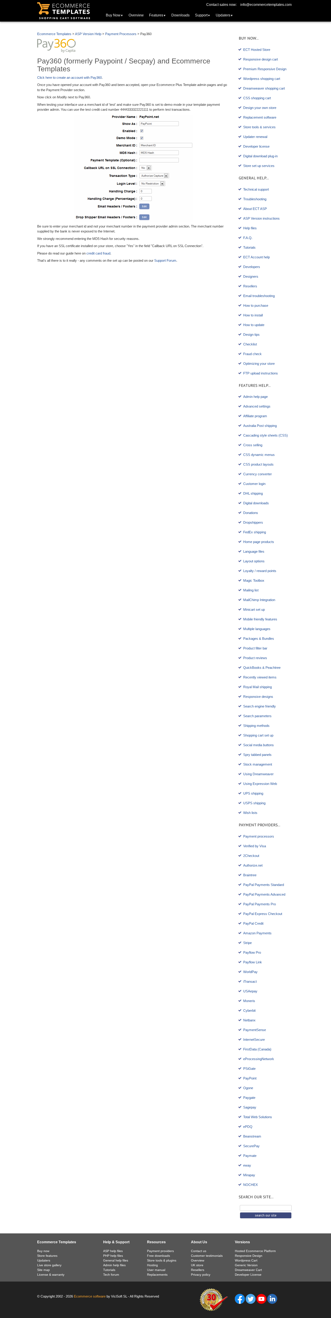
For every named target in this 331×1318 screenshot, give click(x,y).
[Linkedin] (272, 1298)
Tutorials (249, 247)
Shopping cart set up (258, 735)
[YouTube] (261, 1298)
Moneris (249, 1001)
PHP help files (113, 1255)
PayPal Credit (253, 923)
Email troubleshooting (259, 296)
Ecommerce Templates (54, 34)
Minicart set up (254, 609)
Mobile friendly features (260, 619)
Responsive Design (248, 1255)
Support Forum (165, 260)
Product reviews (255, 658)
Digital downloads (256, 503)
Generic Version (246, 1265)
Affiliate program (255, 416)
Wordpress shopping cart (261, 79)
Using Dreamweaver (258, 774)
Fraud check (252, 354)
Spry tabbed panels (257, 755)
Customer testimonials (207, 1255)
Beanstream (252, 1136)
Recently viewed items (260, 677)
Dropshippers (253, 522)
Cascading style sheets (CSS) (265, 435)
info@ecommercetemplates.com (266, 5)
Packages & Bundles (258, 638)
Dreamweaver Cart (248, 1270)
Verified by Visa (254, 846)
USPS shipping (254, 803)
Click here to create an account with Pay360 (69, 77)
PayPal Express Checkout (262, 914)
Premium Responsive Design (264, 69)
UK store (197, 1265)
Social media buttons (258, 745)
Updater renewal (255, 137)
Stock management (257, 764)
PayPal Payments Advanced (264, 894)
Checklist (250, 344)
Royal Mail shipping (257, 687)
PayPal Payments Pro (259, 904)
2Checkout (251, 856)
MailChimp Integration (259, 600)
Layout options (254, 561)
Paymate (249, 1156)
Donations (250, 513)
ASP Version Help (88, 34)
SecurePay (251, 1146)
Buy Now (113, 15)
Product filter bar (255, 648)
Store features (47, 1255)
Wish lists (250, 813)
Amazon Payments (257, 933)
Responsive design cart (260, 59)
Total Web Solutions (257, 1117)
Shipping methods (256, 726)
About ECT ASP (255, 209)
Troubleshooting (254, 199)
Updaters (223, 15)
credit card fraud (98, 253)
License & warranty (50, 1274)
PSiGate (249, 1068)
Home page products (258, 542)
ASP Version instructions (261, 218)
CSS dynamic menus (259, 455)
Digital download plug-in (260, 156)
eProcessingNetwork (258, 1059)
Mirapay (249, 1175)
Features (156, 15)
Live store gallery (49, 1265)
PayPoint (249, 1078)
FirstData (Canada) (257, 1049)
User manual (156, 1270)
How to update (253, 325)
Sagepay (249, 1107)
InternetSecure (254, 1039)
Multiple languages (256, 629)
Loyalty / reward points (259, 571)
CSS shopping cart (257, 98)
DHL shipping (253, 493)
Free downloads (158, 1255)
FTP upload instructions (260, 373)
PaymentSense (254, 1030)
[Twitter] (251, 1298)
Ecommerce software (90, 1296)
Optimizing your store (259, 363)
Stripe (247, 943)
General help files (115, 1260)
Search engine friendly (259, 706)
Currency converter (257, 474)
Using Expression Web (260, 784)
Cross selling (252, 445)
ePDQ (247, 1127)
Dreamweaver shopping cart (264, 88)
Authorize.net (253, 865)
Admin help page (255, 397)
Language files (253, 551)
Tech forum (111, 1274)
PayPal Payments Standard (263, 885)
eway (247, 1165)
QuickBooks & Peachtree (262, 667)
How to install (253, 315)
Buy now (43, 1251)
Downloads (180, 15)
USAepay (250, 991)
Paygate (249, 1097)
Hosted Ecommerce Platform (255, 1251)
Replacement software (259, 117)
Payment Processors (120, 34)
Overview (136, 15)
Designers (250, 276)
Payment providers (160, 1251)
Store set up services (258, 166)
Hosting (152, 1265)
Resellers (250, 286)
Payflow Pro (252, 952)
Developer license (256, 146)
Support (201, 15)
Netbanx (249, 1020)
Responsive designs (258, 696)
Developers (251, 267)
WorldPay (250, 972)
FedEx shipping (254, 532)
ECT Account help (256, 257)
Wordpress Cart (246, 1260)
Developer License (248, 1274)
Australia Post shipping (260, 426)
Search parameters (257, 716)
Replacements (157, 1274)
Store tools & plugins (161, 1260)
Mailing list (250, 590)
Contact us (198, 1251)
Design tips (251, 334)
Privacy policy (200, 1274)
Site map (43, 1270)
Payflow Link (252, 962)
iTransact (250, 981)
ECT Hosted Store (256, 50)
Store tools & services (259, 127)
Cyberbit (249, 1010)
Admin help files (114, 1265)
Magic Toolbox (253, 580)
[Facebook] (240, 1298)
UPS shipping (253, 793)
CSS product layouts (258, 464)
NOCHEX (250, 1185)
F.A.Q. (247, 238)
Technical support (256, 189)
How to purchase (255, 305)
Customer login (254, 484)
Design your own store (259, 108)
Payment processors (258, 836)
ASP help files (113, 1251)
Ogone (248, 1088)
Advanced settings (256, 406)
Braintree (249, 875)
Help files (250, 228)
